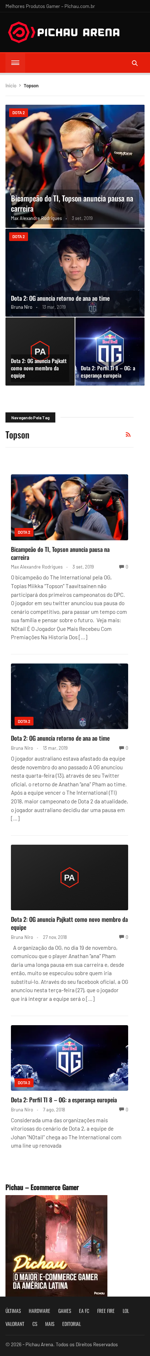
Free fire (106, 1310)
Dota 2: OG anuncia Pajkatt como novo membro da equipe (39, 368)
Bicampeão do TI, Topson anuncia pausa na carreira (72, 203)
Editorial (71, 1323)
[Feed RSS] (128, 434)
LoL (126, 1310)
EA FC (84, 1310)
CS (34, 1323)
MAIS (49, 1323)
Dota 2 (18, 112)
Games (64, 1310)
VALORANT (14, 1323)
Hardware (39, 1310)
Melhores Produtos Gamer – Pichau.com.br (50, 6)
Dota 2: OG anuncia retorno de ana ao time (60, 298)
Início (10, 85)
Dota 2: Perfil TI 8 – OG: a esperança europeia (108, 371)
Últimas (13, 1310)
